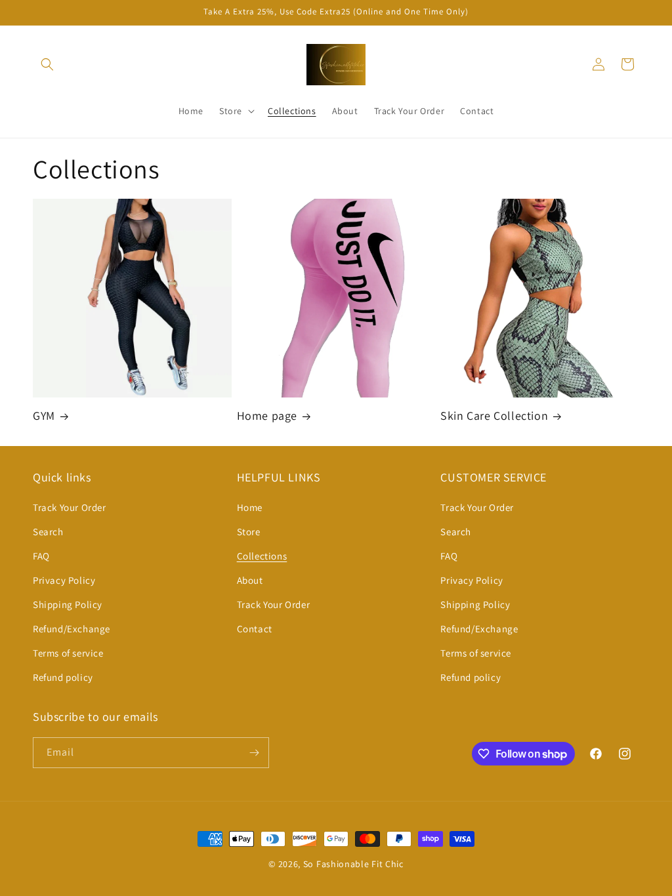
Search (48, 531)
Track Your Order (69, 507)
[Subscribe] (254, 752)
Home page (267, 415)
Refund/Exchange (71, 628)
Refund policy (63, 677)
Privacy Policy (64, 580)
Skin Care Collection (494, 415)
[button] (47, 64)
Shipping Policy (67, 604)
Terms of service (68, 653)
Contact (254, 628)
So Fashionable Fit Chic (353, 864)
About (250, 580)
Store (249, 531)
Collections (262, 556)
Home (249, 507)
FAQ (41, 556)
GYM (44, 415)
